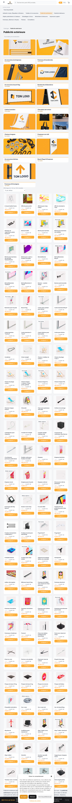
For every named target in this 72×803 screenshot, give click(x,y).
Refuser (32, 797)
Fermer (67, 800)
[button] (51, 776)
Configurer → (11, 212)
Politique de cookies (35, 800)
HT (60, 2)
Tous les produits (8, 9)
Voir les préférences (44, 797)
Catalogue (6, 28)
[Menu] (4, 3)
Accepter (24, 797)
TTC (64, 2)
